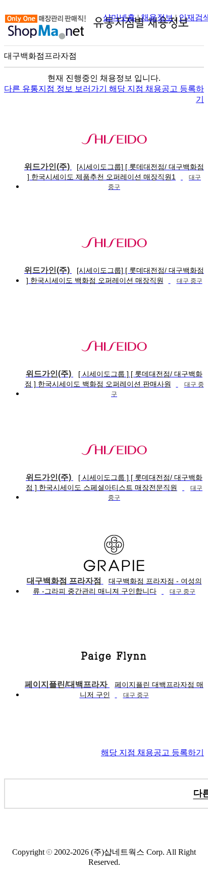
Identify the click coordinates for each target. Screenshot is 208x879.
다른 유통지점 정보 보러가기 (56, 88)
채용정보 (157, 17)
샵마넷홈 (119, 17)
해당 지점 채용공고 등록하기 (152, 752)
